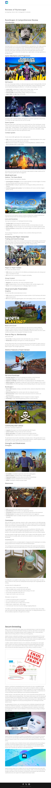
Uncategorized (21, 12)
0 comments (27, 12)
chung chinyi (8, 12)
